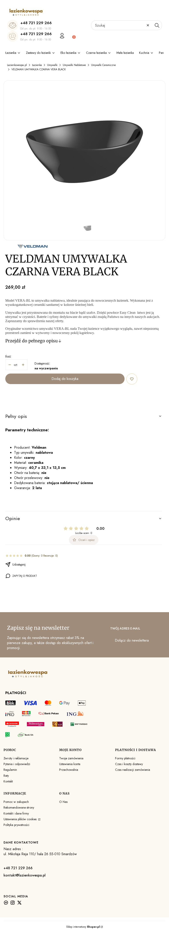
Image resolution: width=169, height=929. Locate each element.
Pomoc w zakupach (16, 802)
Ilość (8, 356)
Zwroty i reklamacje (16, 758)
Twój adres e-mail (125, 628)
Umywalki (52, 65)
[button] (157, 25)
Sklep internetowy (83, 927)
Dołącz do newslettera (132, 640)
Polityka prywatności (16, 825)
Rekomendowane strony (19, 807)
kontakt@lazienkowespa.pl (25, 875)
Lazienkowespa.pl (17, 65)
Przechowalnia (68, 770)
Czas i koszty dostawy (129, 764)
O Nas (63, 802)
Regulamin (10, 770)
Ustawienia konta (69, 764)
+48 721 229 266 (36, 22)
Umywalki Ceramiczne (103, 65)
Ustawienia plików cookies (20, 819)
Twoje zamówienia (71, 758)
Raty (6, 775)
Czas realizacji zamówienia (132, 770)
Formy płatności (125, 758)
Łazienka (37, 65)
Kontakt (8, 781)
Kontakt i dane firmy (16, 813)
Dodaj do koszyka (64, 378)
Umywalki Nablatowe (74, 65)
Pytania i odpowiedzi (17, 764)
